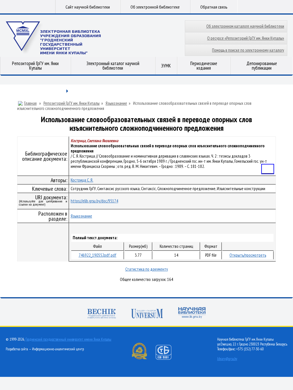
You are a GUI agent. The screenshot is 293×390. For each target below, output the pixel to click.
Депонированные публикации (261, 65)
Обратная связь (213, 7)
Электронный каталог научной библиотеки (112, 65)
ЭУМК (166, 66)
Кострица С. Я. (82, 180)
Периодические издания (203, 65)
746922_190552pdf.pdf (97, 255)
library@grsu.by (227, 358)
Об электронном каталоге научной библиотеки (245, 26)
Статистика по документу (146, 269)
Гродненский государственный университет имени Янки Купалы (68, 339)
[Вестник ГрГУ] (101, 314)
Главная (30, 103)
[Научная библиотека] (192, 313)
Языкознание (116, 103)
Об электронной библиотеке (155, 7)
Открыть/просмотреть (247, 255)
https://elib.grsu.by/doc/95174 (94, 201)
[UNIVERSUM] (147, 314)
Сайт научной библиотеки (88, 7)
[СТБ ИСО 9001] (167, 358)
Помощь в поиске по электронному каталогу (248, 50)
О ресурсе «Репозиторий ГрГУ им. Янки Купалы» (245, 38)
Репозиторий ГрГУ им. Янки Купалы (35, 65)
